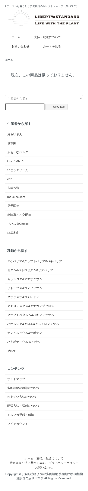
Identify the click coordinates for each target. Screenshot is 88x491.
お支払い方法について (22, 397)
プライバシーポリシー (63, 463)
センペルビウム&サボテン (24, 332)
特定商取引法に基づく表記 (27, 463)
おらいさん (14, 134)
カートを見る (52, 46)
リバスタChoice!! (18, 223)
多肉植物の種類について (23, 388)
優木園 (11, 143)
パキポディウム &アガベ (23, 341)
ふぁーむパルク (17, 152)
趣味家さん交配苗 (19, 214)
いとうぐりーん (17, 170)
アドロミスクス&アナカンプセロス (30, 306)
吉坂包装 (13, 188)
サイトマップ (16, 379)
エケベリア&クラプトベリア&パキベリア (34, 261)
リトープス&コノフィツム (24, 288)
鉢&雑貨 (12, 232)
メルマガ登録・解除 (20, 414)
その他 (11, 350)
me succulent (16, 197)
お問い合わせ (20, 46)
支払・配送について (47, 37)
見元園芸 (13, 205)
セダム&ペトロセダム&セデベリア (30, 270)
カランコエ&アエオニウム (24, 279)
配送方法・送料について (23, 405)
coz (9, 179)
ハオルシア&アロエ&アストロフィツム (33, 323)
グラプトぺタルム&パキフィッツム (30, 315)
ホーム (16, 37)
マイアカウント (17, 423)
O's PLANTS (15, 161)
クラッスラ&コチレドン (23, 297)
